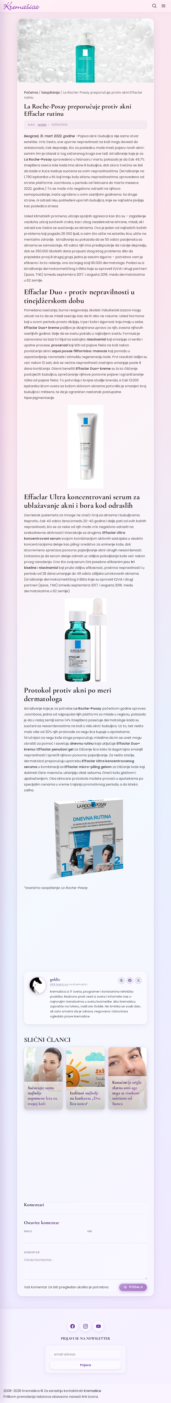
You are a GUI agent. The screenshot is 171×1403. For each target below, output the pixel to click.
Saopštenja (50, 92)
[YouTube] (98, 1326)
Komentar (32, 1252)
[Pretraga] (154, 6)
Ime (89, 1231)
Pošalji (136, 1287)
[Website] (121, 980)
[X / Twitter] (138, 980)
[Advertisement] (85, 934)
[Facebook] (129, 980)
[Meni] (163, 6)
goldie (42, 125)
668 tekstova (59, 984)
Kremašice (92, 1390)
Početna (31, 92)
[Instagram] (85, 1326)
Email (28, 1231)
